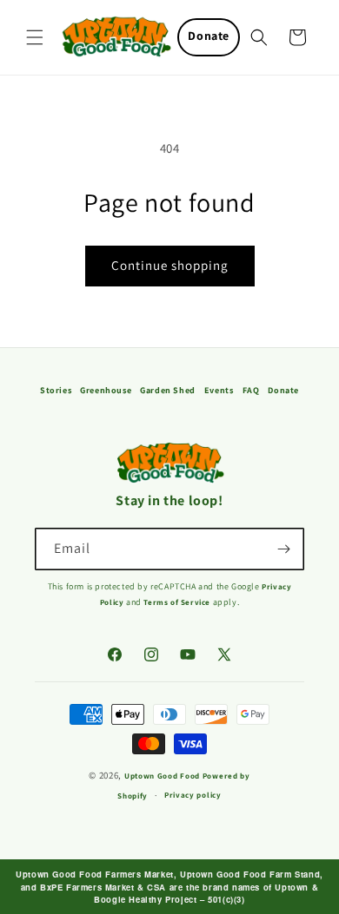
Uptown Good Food (162, 776)
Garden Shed (168, 390)
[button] (35, 37)
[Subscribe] (283, 549)
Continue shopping (170, 265)
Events (219, 390)
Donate (208, 35)
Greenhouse (105, 390)
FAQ (251, 390)
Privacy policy (193, 795)
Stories (55, 390)
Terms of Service (177, 602)
